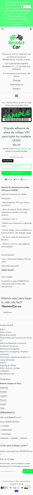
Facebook (3, 391)
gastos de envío (23, 148)
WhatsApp (16, 80)
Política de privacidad (8, 335)
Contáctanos (4, 371)
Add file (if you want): (16, 157)
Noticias (3, 362)
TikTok (2, 408)
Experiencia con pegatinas (10, 349)
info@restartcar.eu (16, 84)
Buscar (2, 329)
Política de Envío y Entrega (10, 368)
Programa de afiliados (8, 365)
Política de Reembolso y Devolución (13, 343)
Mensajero (16, 88)
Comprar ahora (16, 173)
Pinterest (3, 400)
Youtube (3, 404)
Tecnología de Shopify (16, 484)
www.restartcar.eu (25, 481)
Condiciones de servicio (9, 346)
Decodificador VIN (7, 373)
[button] (26, 6)
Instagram (3, 396)
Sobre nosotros (5, 332)
